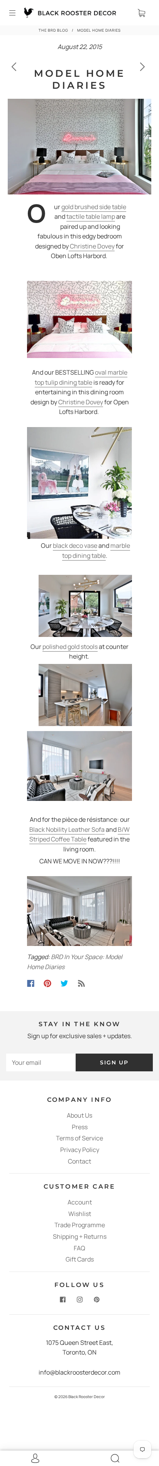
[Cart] (141, 12)
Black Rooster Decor (86, 1396)
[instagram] (79, 1299)
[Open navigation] (17, 12)
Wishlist (79, 1213)
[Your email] (41, 1063)
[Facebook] (30, 983)
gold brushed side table (93, 207)
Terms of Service (79, 1138)
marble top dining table (96, 550)
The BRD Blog (53, 30)
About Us (79, 1115)
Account (80, 1202)
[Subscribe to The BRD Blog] (81, 983)
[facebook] (62, 1299)
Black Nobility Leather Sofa (67, 829)
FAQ (79, 1248)
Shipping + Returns (80, 1236)
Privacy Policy (79, 1149)
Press (80, 1127)
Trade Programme (79, 1225)
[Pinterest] (47, 983)
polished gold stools (70, 646)
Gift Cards (80, 1259)
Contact (79, 1161)
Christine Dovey (92, 246)
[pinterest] (96, 1299)
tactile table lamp (90, 216)
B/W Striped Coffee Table (79, 834)
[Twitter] (64, 983)
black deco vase (75, 545)
